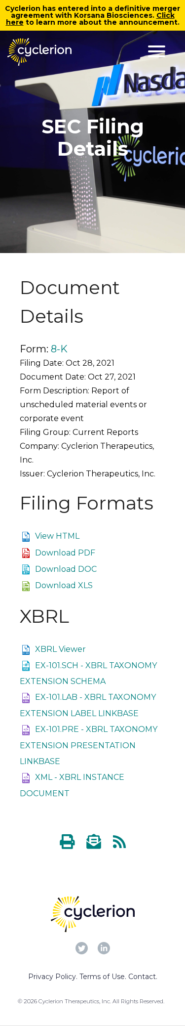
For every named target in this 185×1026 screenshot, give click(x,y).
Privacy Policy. (52, 976)
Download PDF (65, 552)
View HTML (57, 536)
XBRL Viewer (60, 649)
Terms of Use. (102, 976)
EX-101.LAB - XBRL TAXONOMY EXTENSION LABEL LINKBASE (88, 705)
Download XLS (64, 585)
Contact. (142, 976)
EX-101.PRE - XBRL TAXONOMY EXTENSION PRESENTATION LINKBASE (88, 745)
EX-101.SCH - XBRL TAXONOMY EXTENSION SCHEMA (88, 673)
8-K (59, 349)
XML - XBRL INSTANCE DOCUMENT (72, 785)
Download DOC (66, 569)
